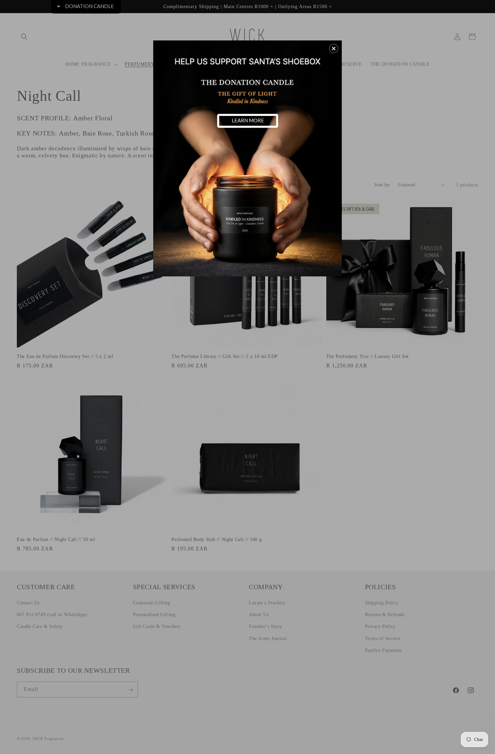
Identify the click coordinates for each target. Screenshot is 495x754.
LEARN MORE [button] (248, 120)
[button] (334, 48)
